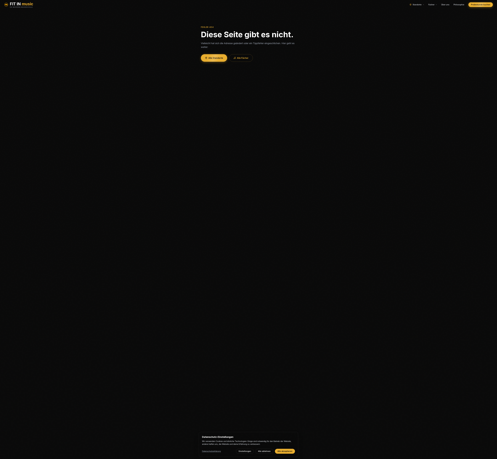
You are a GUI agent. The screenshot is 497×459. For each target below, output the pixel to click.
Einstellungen (245, 451)
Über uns (445, 4)
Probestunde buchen (480, 4)
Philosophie (459, 4)
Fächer (431, 4)
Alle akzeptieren (284, 451)
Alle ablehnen (264, 451)
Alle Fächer (242, 58)
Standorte (417, 4)
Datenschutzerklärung (211, 451)
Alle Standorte (215, 58)
